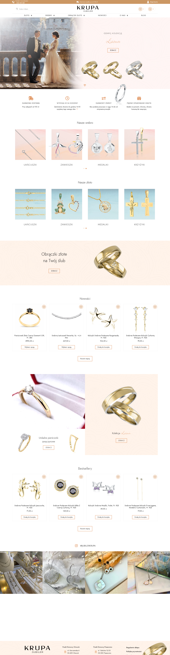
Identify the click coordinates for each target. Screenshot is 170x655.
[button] (83, 168)
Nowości (102, 15)
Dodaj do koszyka (103, 347)
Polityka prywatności (134, 651)
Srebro (48, 15)
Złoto (26, 15)
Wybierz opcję (29, 347)
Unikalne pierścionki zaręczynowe (48, 439)
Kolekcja (121, 433)
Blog (143, 15)
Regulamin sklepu (132, 647)
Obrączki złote (75, 15)
